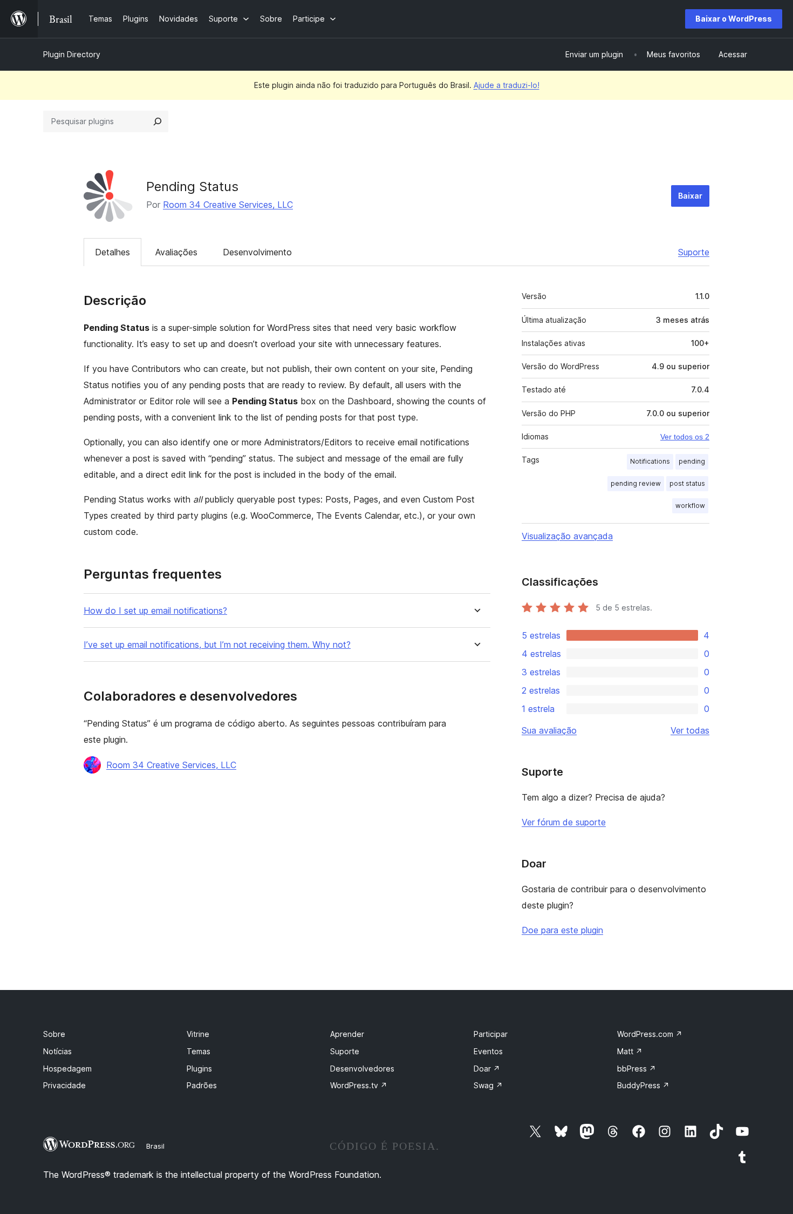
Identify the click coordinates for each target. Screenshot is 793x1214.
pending (692, 461)
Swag (488, 1085)
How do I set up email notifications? (155, 611)
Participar (491, 1034)
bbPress (636, 1068)
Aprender (347, 1034)
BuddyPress (643, 1085)
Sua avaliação (549, 730)
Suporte (693, 252)
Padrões (202, 1085)
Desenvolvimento (257, 252)
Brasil (155, 1146)
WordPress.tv (358, 1085)
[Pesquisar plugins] (157, 121)
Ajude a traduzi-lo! (506, 85)
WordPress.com (649, 1034)
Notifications (650, 461)
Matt (629, 1051)
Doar (487, 1068)
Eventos (488, 1051)
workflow (690, 505)
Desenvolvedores (362, 1068)
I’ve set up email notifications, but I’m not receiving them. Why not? (217, 645)
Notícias (57, 1051)
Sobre (54, 1034)
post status (687, 483)
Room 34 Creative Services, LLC (228, 204)
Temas (198, 1051)
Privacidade (64, 1085)
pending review (636, 483)
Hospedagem (67, 1068)
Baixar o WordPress (733, 18)
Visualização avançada (567, 536)
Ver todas (690, 730)
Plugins (199, 1068)
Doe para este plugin (562, 930)
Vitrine (198, 1034)
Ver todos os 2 (684, 436)
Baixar (690, 195)
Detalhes (112, 252)
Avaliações (176, 252)
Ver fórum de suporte (564, 822)
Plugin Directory (71, 54)
